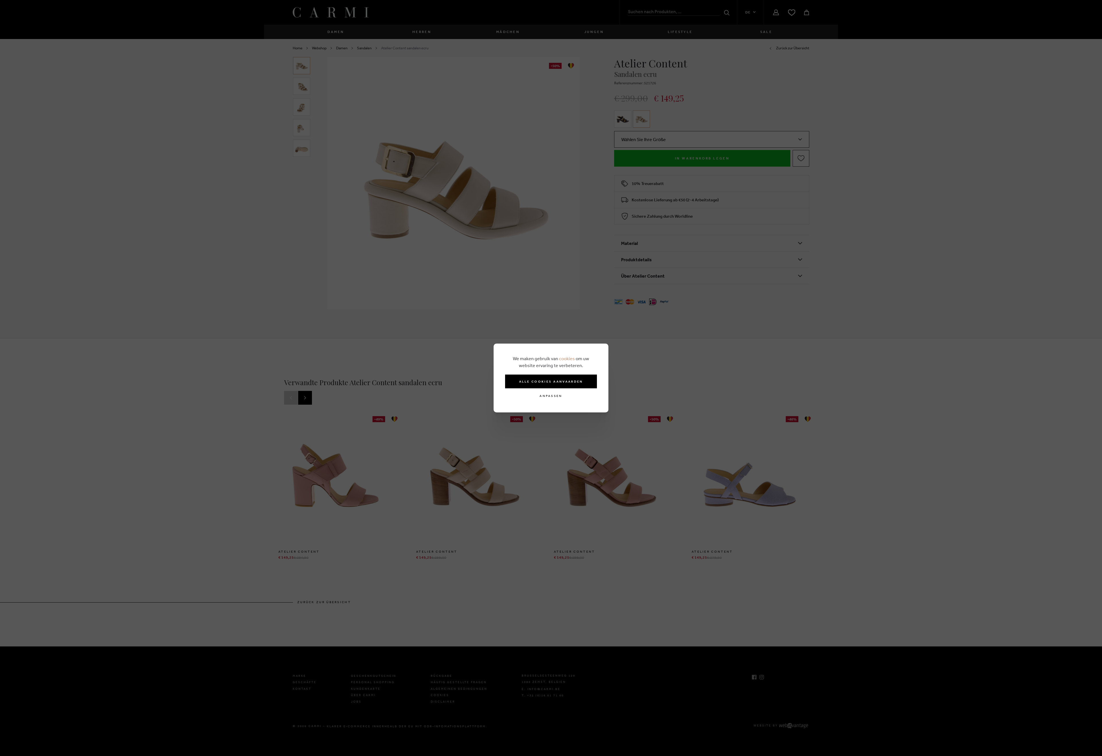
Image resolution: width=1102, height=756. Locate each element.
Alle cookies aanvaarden (551, 381)
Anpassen (551, 396)
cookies (567, 358)
